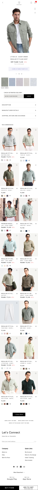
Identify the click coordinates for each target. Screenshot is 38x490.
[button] (14, 51)
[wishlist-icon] (31, 3)
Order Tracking (29, 457)
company (5, 448)
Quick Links (28, 448)
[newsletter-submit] (35, 441)
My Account (28, 452)
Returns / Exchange (30, 455)
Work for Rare (6, 457)
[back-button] (2, 2)
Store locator (28, 460)
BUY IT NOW (9, 488)
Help (3, 455)
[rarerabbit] (19, 3)
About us (4, 452)
